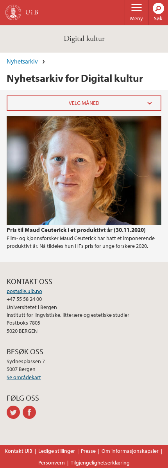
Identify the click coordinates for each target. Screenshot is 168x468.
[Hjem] (13, 12)
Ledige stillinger (56, 450)
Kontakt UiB (18, 450)
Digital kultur (84, 39)
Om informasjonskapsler (130, 450)
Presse (88, 450)
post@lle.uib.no (24, 291)
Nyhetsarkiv (22, 61)
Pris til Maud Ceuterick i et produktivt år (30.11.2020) (76, 229)
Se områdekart (24, 377)
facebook (31, 412)
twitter (15, 412)
